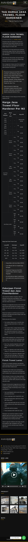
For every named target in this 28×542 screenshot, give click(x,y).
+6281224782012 (6, 453)
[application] (14, 475)
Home (6, 21)
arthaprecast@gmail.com (8, 451)
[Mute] (22, 486)
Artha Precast (7, 39)
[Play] (3, 486)
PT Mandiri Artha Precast (16, 539)
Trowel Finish (17, 39)
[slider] (13, 486)
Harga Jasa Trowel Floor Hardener (16, 21)
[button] (14, 475)
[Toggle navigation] (25, 2)
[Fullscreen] (25, 486)
